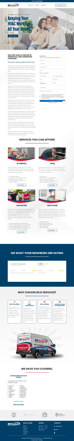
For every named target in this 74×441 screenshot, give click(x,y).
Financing (43, 5)
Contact (25, 433)
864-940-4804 (59, 426)
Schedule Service (61, 5)
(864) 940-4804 (18, 405)
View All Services (36, 238)
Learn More (21, 185)
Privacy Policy (34, 439)
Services (37, 5)
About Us (30, 5)
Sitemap (41, 439)
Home (24, 426)
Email (57, 429)
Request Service (13, 36)
